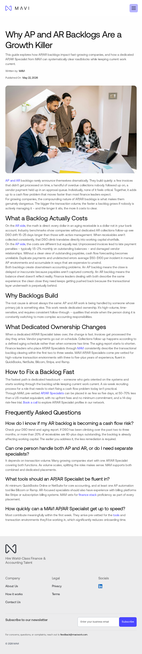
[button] (133, 8)
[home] (17, 8)
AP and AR (12, 180)
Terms (56, 594)
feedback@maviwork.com (73, 635)
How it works (14, 594)
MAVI (80, 348)
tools (116, 515)
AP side (20, 244)
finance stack (88, 495)
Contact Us (12, 602)
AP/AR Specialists (52, 393)
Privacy (57, 586)
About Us (11, 586)
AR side (20, 225)
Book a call (30, 402)
